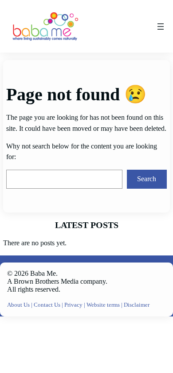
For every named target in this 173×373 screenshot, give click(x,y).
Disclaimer (136, 305)
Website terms (103, 305)
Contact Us (48, 305)
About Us (19, 305)
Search (146, 179)
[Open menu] (160, 26)
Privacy (74, 305)
